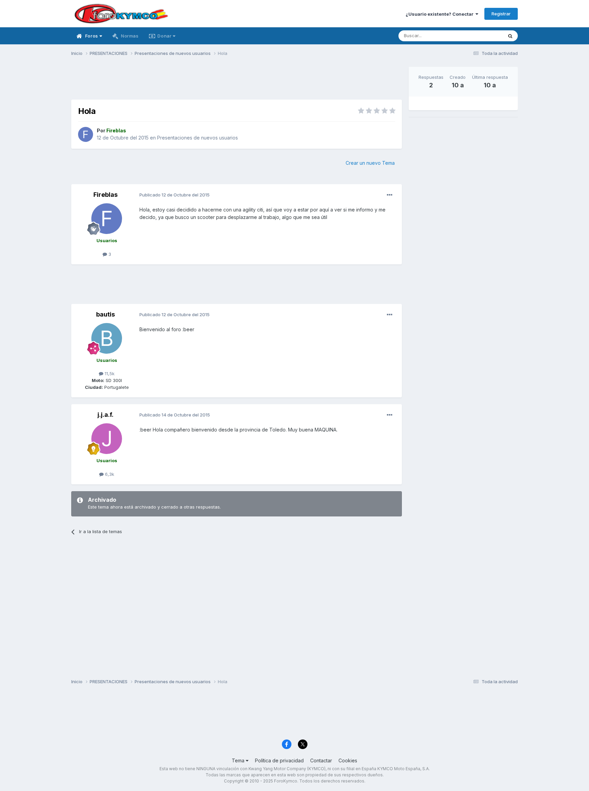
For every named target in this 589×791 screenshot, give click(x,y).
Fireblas (105, 194)
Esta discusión (479, 35)
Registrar (501, 13)
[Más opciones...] (389, 195)
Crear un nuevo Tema (370, 163)
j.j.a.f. (105, 414)
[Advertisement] (236, 82)
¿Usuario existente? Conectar (440, 14)
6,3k (109, 474)
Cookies (347, 760)
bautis (105, 314)
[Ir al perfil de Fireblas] (85, 134)
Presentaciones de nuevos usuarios (197, 138)
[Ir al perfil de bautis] (106, 338)
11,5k (109, 373)
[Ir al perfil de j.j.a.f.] (106, 438)
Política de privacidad (279, 760)
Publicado (174, 194)
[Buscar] (510, 35)
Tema (239, 760)
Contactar (321, 760)
